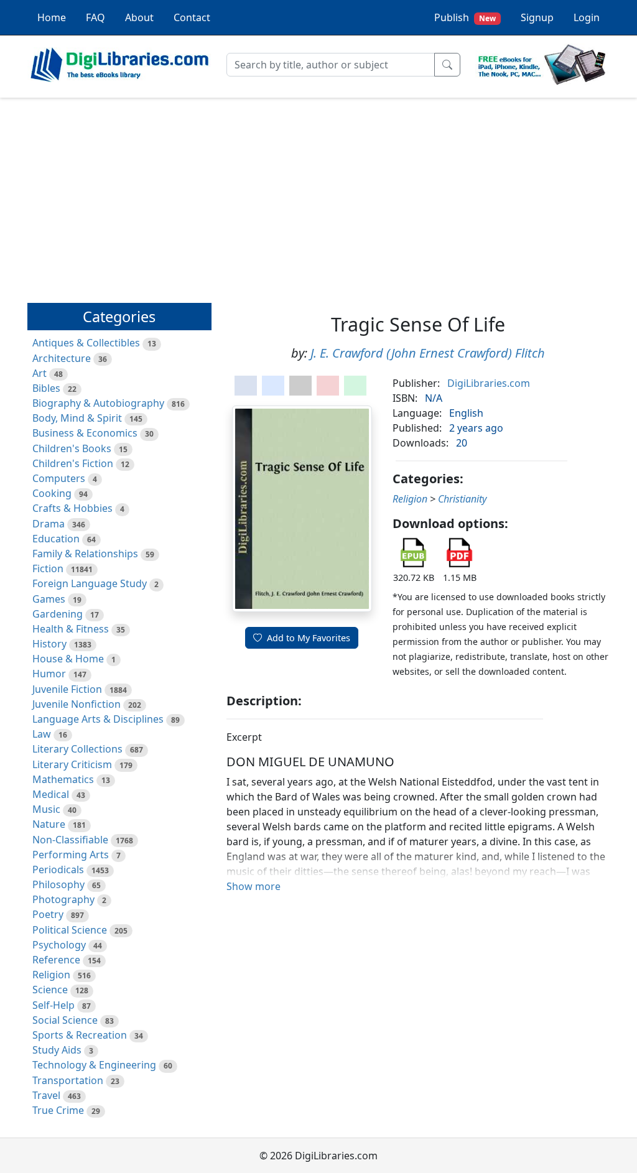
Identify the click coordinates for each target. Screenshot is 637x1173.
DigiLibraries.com (488, 383)
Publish (465, 17)
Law (41, 734)
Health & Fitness (70, 629)
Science (50, 989)
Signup (537, 17)
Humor (49, 673)
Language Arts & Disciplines (98, 719)
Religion (51, 974)
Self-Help (53, 1005)
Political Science (69, 930)
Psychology (59, 945)
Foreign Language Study (89, 583)
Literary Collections (77, 749)
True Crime (58, 1110)
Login (587, 17)
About (139, 17)
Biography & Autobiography (98, 403)
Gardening (57, 614)
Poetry (47, 914)
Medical (50, 794)
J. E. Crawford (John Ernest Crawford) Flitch (427, 353)
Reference (56, 960)
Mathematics (63, 779)
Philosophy (58, 884)
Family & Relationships (85, 553)
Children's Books (71, 448)
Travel (46, 1095)
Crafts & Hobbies (72, 508)
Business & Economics (84, 433)
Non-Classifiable (70, 839)
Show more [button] (253, 886)
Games (48, 599)
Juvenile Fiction (67, 689)
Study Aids (56, 1050)
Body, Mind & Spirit (77, 418)
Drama (48, 524)
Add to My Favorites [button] (308, 638)
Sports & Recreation (79, 1035)
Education (56, 538)
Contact (192, 17)
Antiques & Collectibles (86, 343)
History (49, 644)
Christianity (462, 499)
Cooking (52, 493)
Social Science (65, 1020)
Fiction (47, 568)
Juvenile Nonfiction (76, 704)
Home (51, 17)
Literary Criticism (72, 764)
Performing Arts (70, 854)
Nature (48, 824)
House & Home (68, 658)
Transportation (67, 1080)
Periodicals (58, 869)
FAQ (95, 17)
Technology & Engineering (94, 1065)
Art (39, 373)
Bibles (46, 388)
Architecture (61, 358)
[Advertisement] (318, 195)
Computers (58, 478)
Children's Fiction (72, 463)
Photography (63, 899)
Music (46, 809)
